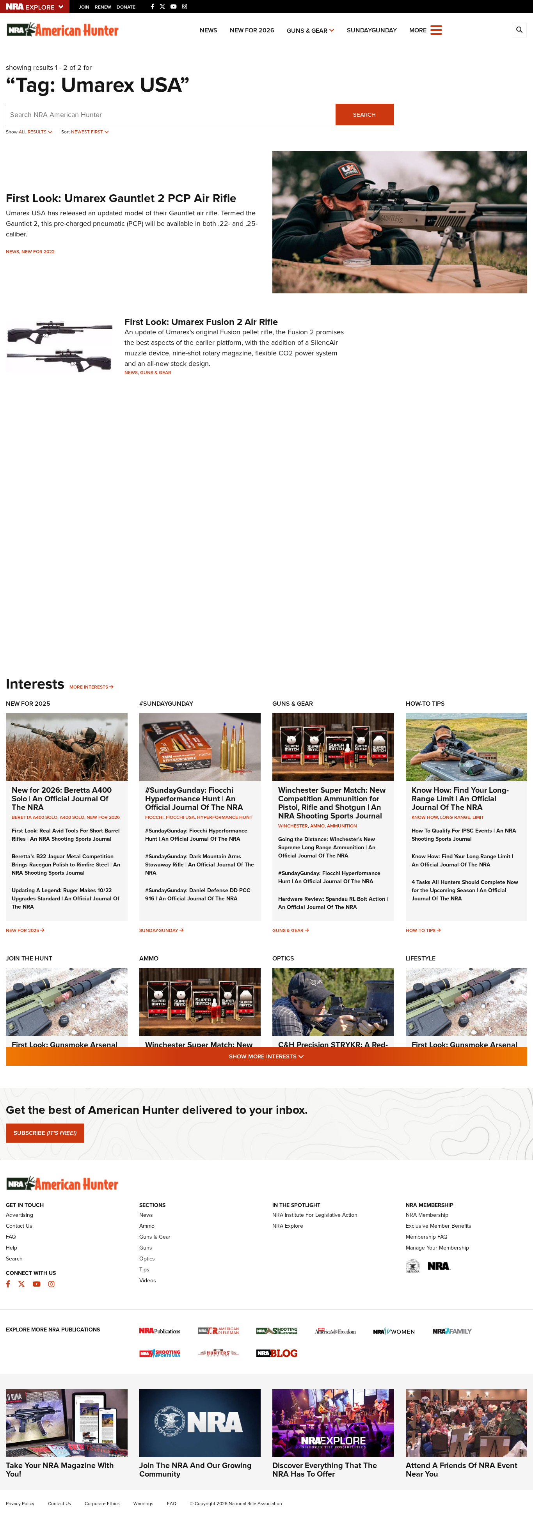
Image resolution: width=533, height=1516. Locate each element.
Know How (425, 817)
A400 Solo (72, 817)
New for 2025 (22, 930)
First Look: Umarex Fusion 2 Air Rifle (201, 322)
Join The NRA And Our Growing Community (195, 1469)
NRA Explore (287, 1226)
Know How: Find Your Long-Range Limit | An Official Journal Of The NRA (460, 798)
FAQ (11, 1237)
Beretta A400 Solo (34, 817)
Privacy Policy (20, 1503)
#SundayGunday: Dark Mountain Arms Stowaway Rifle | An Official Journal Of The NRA (199, 864)
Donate (126, 7)
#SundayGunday (166, 703)
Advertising (19, 1215)
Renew (103, 7)
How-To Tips (425, 703)
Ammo (148, 958)
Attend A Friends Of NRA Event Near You (461, 1469)
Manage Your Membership (437, 1248)
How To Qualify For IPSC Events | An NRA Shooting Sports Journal (464, 835)
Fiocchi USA (180, 817)
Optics (283, 958)
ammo (317, 825)
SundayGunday (372, 30)
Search (364, 114)
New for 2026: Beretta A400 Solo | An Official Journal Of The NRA (62, 798)
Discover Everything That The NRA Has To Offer (324, 1469)
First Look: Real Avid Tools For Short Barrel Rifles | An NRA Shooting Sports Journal (66, 835)
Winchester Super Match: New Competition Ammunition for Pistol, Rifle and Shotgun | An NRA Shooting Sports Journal (332, 803)
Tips (144, 1270)
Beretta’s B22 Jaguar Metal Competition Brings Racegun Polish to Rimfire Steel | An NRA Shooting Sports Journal (66, 864)
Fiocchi (154, 817)
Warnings (143, 1503)
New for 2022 (38, 251)
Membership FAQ (427, 1237)
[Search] (519, 30)
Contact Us (19, 1226)
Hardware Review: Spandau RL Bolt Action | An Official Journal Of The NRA (333, 903)
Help (11, 1248)
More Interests (88, 687)
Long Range (455, 817)
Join (84, 7)
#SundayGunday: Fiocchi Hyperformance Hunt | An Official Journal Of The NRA (194, 798)
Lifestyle (420, 958)
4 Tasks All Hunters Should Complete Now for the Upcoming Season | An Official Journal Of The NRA (465, 890)
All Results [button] (33, 131)
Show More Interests (308, 1056)
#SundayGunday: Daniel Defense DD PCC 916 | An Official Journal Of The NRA (198, 894)
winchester (293, 825)
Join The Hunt (29, 958)
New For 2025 (28, 703)
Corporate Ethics (102, 1503)
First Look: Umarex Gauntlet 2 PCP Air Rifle (121, 198)
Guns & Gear (307, 30)
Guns (145, 1248)
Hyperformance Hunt (224, 817)
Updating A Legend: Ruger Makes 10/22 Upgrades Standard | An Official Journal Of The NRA (65, 898)
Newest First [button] (87, 131)
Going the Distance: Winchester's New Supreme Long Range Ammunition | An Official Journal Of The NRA (326, 847)
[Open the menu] (436, 29)
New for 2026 (252, 30)
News (208, 30)
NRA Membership (427, 1215)
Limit (478, 817)
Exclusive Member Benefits (438, 1226)
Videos (147, 1280)
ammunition (342, 825)
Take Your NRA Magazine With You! (60, 1469)
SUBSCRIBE (45, 1133)
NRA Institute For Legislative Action (314, 1215)
